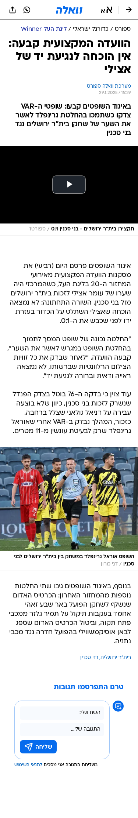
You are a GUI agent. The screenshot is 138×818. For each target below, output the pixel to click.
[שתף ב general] (12, 10)
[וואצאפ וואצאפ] (27, 10)
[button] (106, 10)
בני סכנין (89, 657)
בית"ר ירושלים (115, 657)
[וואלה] (69, 10)
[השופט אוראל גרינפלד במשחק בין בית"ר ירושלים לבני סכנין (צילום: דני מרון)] (69, 509)
